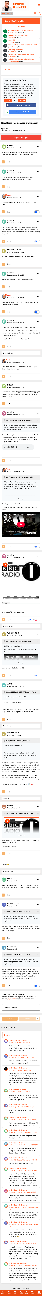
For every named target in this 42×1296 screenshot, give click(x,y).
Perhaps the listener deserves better (21, 54)
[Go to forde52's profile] (4, 171)
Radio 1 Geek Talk (20, 131)
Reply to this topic (21, 138)
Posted (15, 148)
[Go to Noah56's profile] (6, 1041)
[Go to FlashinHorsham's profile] (4, 251)
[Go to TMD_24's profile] (6, 1069)
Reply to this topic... (13, 1007)
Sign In (8, 100)
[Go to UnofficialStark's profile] (6, 1206)
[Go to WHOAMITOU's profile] (4, 634)
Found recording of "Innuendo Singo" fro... (23, 30)
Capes (10, 805)
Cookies (26, 1288)
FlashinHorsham (14, 250)
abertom (12, 37)
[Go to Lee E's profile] (4, 880)
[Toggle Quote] (5, 420)
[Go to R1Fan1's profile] (4, 146)
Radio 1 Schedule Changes (18, 1040)
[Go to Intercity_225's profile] (4, 905)
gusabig (10, 412)
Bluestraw (11, 946)
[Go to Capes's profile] (4, 807)
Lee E (9, 878)
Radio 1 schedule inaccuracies (18, 35)
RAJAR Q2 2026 (13, 40)
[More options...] (38, 146)
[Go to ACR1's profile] (4, 685)
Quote (9, 162)
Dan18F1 (13, 1243)
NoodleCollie (13, 32)
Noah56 (13, 1042)
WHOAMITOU (13, 633)
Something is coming (15, 50)
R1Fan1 (5, 129)
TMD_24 (13, 1070)
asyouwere (12, 56)
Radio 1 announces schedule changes (21, 59)
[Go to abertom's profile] (6, 1191)
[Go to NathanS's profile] (6, 1090)
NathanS (13, 1092)
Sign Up (22, 100)
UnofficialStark (14, 61)
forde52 (10, 170)
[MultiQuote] (3, 161)
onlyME (11, 42)
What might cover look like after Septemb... (23, 45)
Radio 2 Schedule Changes (18, 1090)
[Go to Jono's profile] (4, 196)
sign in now (12, 999)
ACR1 (9, 684)
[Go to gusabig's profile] (4, 413)
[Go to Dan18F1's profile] (6, 1242)
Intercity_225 (13, 51)
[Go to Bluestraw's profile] (4, 948)
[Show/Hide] (35, 68)
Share (10, 1019)
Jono (25, 641)
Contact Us (17, 1288)
